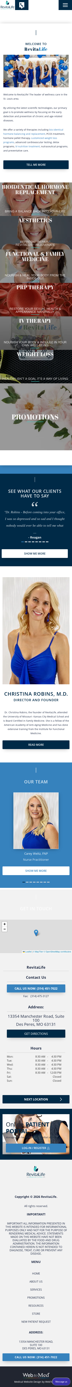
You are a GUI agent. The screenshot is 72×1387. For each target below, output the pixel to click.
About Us (36, 1281)
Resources (36, 1305)
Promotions (36, 1297)
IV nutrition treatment (27, 146)
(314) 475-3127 (39, 996)
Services (36, 1289)
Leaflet (28, 951)
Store (36, 1314)
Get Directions (36, 1034)
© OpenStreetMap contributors (57, 951)
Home (36, 1273)
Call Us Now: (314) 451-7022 (36, 988)
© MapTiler (38, 951)
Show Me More (36, 871)
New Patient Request (36, 1322)
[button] (36, 933)
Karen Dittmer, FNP (36, 854)
